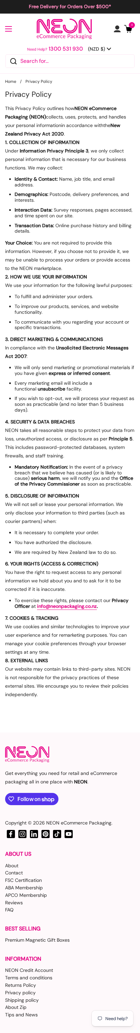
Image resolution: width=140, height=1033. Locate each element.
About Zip (16, 1007)
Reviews (14, 903)
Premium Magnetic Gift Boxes (37, 940)
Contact (14, 873)
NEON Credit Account (29, 970)
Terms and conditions (28, 978)
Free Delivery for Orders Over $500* (70, 6)
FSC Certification (23, 880)
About (11, 866)
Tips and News (21, 1015)
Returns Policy (20, 985)
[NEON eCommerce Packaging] (64, 29)
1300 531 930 (66, 48)
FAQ (9, 910)
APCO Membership (26, 895)
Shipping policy (22, 1000)
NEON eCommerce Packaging (78, 823)
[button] (128, 29)
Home (10, 81)
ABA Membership (24, 888)
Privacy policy (20, 993)
